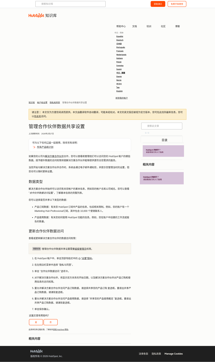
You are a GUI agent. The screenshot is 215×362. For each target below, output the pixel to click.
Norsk (118, 80)
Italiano (119, 58)
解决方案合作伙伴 (54, 156)
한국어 (119, 84)
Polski (118, 62)
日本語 (119, 44)
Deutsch (119, 40)
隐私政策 (156, 353)
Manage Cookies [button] (174, 353)
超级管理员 (80, 249)
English (119, 91)
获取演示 (158, 4)
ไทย (117, 87)
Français (119, 51)
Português (120, 47)
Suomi (119, 69)
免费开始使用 (177, 4)
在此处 (37, 116)
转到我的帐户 (122, 98)
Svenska (119, 66)
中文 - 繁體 (120, 73)
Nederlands (121, 55)
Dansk (119, 77)
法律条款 (143, 353)
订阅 (48, 142)
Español (119, 36)
